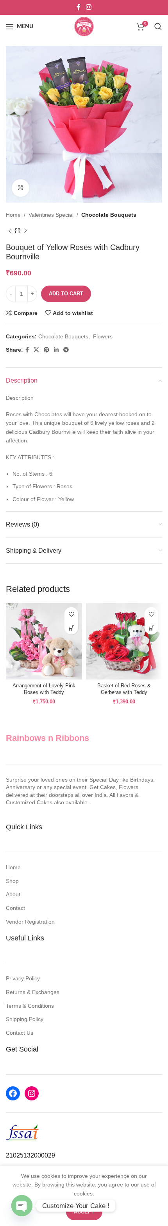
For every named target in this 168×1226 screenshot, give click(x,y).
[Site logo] (84, 26)
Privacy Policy (23, 978)
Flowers (103, 336)
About (13, 894)
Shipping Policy (24, 1019)
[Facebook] (13, 1093)
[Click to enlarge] (20, 188)
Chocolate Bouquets (108, 215)
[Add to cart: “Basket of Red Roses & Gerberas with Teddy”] (151, 628)
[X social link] (36, 350)
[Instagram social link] (88, 7)
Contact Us (19, 1033)
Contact (15, 908)
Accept (84, 1212)
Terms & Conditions (30, 1006)
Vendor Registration (30, 922)
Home (13, 215)
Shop (12, 881)
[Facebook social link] (78, 7)
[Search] (158, 26)
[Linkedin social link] (56, 350)
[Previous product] (10, 231)
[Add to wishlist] (71, 614)
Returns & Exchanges (32, 992)
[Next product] (25, 231)
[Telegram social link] (66, 350)
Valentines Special (51, 215)
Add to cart (66, 294)
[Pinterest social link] (46, 350)
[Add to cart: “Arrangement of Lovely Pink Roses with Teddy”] (71, 628)
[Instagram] (32, 1093)
